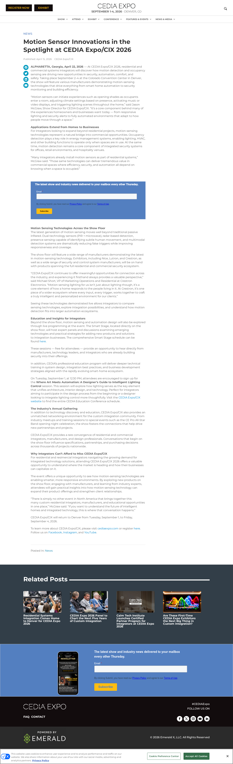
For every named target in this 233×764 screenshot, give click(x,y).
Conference (111, 19)
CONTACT (38, 716)
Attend (76, 19)
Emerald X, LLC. (171, 737)
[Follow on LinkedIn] (207, 718)
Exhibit (92, 19)
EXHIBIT (43, 7)
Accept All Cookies (196, 756)
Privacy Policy (40, 760)
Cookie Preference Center (164, 756)
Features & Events (137, 19)
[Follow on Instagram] (193, 718)
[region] (116, 756)
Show (61, 19)
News (27, 33)
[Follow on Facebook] (179, 718)
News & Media (164, 19)
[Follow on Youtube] (200, 718)
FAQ (26, 716)
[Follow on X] (186, 718)
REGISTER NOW (18, 7)
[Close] (227, 756)
